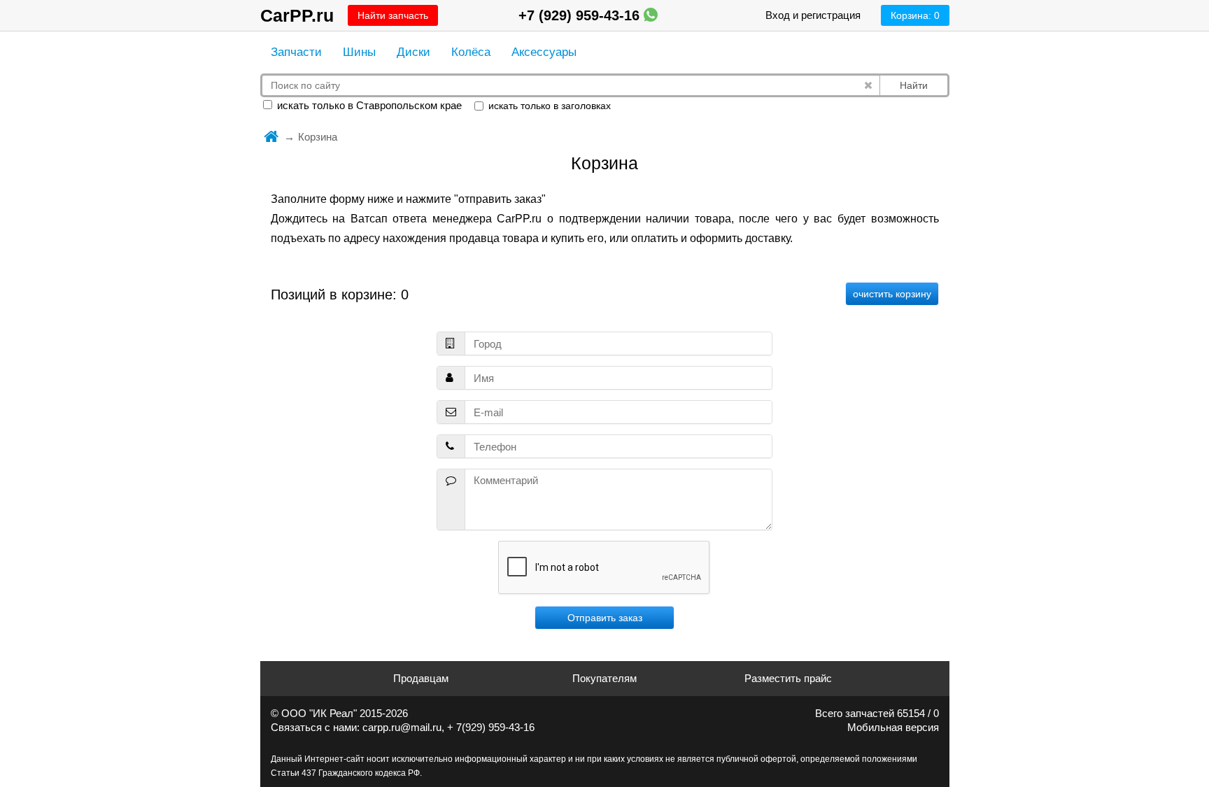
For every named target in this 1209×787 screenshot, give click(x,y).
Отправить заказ (604, 617)
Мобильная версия (893, 727)
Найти (914, 85)
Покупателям (604, 678)
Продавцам (420, 678)
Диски (413, 52)
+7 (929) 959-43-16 (581, 15)
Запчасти (296, 52)
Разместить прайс (788, 678)
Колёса (470, 52)
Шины (359, 52)
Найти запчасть (393, 15)
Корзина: (915, 15)
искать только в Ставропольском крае (368, 105)
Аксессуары (544, 52)
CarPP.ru (297, 15)
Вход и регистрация (813, 15)
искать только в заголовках (548, 105)
